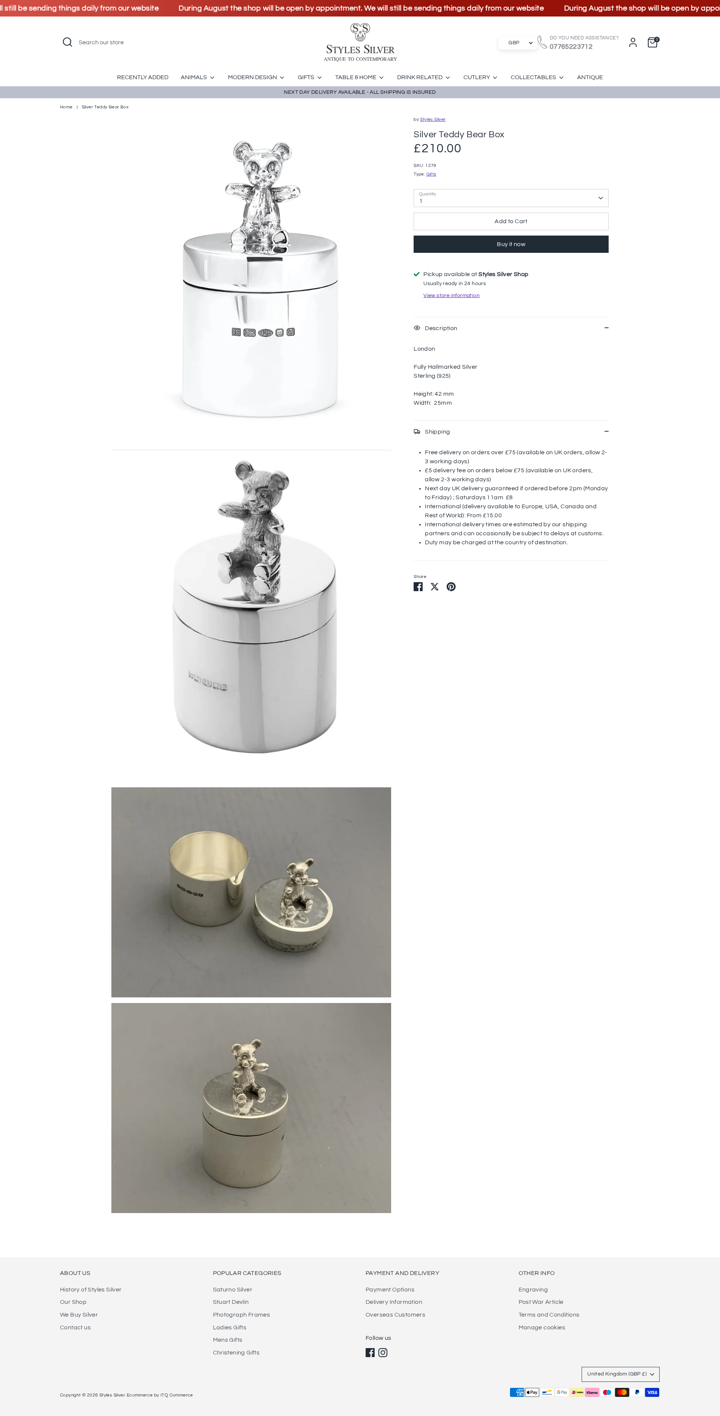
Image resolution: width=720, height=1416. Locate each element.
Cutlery (477, 77)
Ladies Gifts (230, 1327)
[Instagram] (382, 1352)
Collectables (534, 77)
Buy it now (511, 244)
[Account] (633, 42)
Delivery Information (394, 1302)
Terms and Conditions (549, 1315)
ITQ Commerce (176, 1395)
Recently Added (142, 77)
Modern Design (253, 77)
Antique (590, 77)
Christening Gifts (236, 1353)
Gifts (306, 77)
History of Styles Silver (91, 1290)
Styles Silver (433, 119)
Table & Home (356, 77)
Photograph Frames (241, 1315)
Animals (194, 77)
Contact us (75, 1327)
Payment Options (390, 1290)
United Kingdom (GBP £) (616, 1374)
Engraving (533, 1290)
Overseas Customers (395, 1315)
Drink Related (420, 77)
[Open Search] (67, 42)
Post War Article (541, 1302)
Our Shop (73, 1302)
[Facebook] (370, 1352)
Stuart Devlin (231, 1302)
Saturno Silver (233, 1290)
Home (66, 107)
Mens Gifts (228, 1340)
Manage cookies (542, 1327)
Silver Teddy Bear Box (105, 107)
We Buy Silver (79, 1315)
